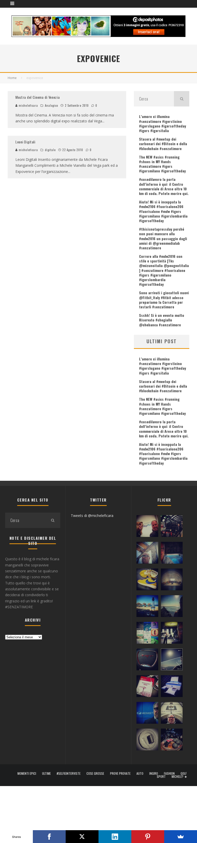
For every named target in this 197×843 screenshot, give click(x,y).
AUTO (139, 773)
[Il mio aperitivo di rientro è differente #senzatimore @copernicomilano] (172, 554)
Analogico (51, 105)
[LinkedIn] (114, 836)
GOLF (184, 773)
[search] (181, 98)
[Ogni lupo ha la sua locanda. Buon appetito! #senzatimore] (172, 714)
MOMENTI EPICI (26, 773)
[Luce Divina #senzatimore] (172, 580)
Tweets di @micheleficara (92, 515)
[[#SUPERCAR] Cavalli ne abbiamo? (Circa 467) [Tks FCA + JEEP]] (147, 661)
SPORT (161, 776)
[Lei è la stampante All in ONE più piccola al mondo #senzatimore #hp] (172, 687)
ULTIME (46, 773)
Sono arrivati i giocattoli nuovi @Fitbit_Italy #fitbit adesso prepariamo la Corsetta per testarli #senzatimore (164, 299)
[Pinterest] (147, 836)
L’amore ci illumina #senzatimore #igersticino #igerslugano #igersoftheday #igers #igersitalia (162, 123)
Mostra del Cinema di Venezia (37, 97)
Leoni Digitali (25, 141)
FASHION (169, 773)
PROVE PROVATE (120, 773)
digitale (50, 150)
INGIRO (153, 773)
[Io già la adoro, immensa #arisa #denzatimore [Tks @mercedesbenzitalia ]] (172, 634)
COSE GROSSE (95, 773)
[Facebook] (49, 836)
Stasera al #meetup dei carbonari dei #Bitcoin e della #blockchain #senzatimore (163, 143)
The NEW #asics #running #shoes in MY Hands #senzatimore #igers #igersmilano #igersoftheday (162, 164)
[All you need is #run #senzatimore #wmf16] (172, 661)
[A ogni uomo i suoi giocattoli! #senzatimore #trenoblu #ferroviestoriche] (172, 527)
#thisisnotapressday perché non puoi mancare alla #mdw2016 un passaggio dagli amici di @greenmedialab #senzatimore (163, 238)
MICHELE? (177, 776)
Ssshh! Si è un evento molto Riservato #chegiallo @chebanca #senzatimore (161, 319)
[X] (82, 836)
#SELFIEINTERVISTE (69, 773)
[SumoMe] (180, 836)
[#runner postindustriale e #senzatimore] (147, 554)
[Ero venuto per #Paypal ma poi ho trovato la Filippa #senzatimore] (147, 527)
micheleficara (28, 105)
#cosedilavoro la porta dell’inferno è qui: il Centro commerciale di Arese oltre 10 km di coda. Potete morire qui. (164, 186)
